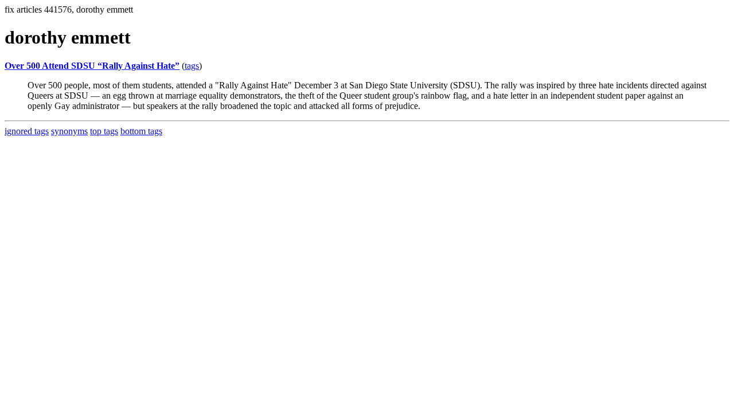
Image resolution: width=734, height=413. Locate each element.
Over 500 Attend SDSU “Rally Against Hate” (92, 66)
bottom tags (141, 131)
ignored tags (27, 131)
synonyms (69, 131)
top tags (104, 131)
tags (192, 66)
